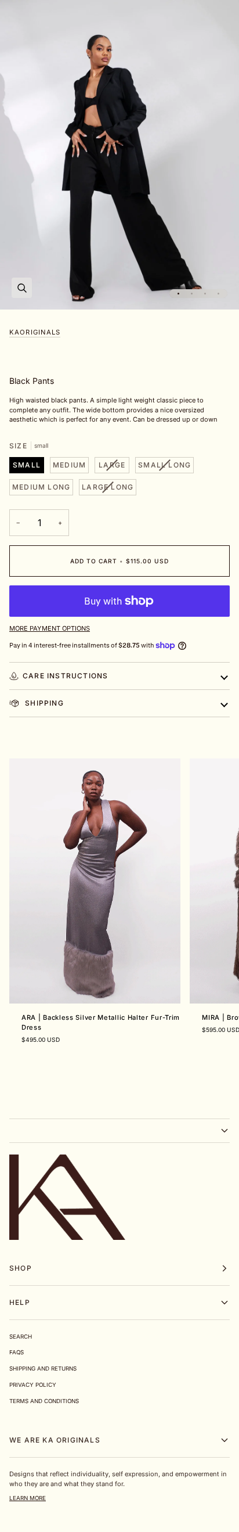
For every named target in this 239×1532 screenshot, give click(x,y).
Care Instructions (65, 675)
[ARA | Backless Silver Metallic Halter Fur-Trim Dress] (94, 881)
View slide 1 (178, 293)
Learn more (27, 1498)
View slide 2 (192, 293)
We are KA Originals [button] (54, 1440)
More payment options (49, 628)
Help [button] (19, 1302)
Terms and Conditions (44, 1401)
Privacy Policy (32, 1385)
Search (20, 1336)
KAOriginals (34, 332)
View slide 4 (218, 293)
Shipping (43, 703)
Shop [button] (20, 1268)
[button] (119, 1131)
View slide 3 (205, 293)
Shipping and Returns (43, 1368)
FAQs (16, 1352)
